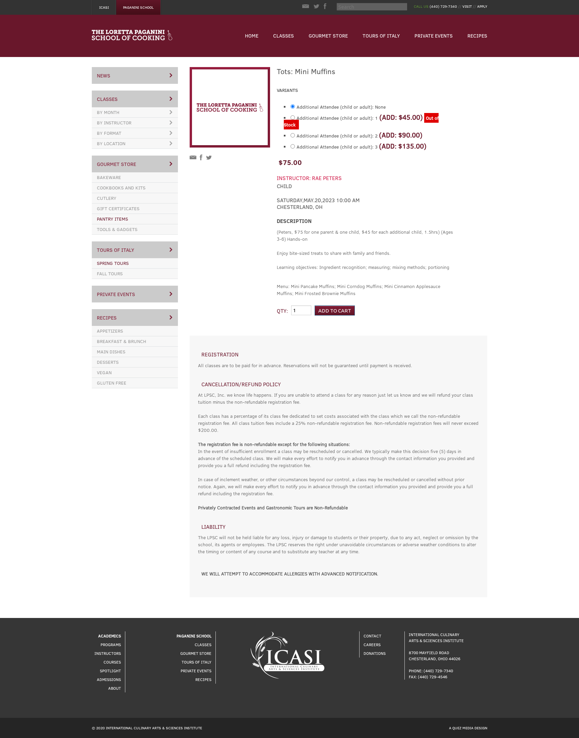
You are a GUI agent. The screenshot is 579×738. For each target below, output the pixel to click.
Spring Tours (113, 263)
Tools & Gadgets (117, 229)
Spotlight (110, 670)
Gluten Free (111, 383)
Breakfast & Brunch (121, 341)
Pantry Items (112, 219)
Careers (372, 644)
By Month (108, 112)
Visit (467, 6)
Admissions (109, 679)
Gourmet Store (328, 35)
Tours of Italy (381, 35)
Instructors (107, 653)
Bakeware (109, 177)
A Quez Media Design (468, 727)
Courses (112, 662)
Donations (375, 653)
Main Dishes (111, 351)
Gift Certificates (118, 208)
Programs (111, 644)
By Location (111, 143)
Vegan (104, 372)
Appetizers (110, 331)
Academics (109, 635)
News (103, 75)
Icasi (104, 7)
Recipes (477, 35)
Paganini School (138, 7)
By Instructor (114, 122)
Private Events (433, 35)
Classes (283, 35)
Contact (372, 635)
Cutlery (106, 198)
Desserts (108, 362)
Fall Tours (110, 273)
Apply (482, 6)
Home (251, 35)
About (114, 688)
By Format (109, 133)
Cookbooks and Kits (121, 187)
